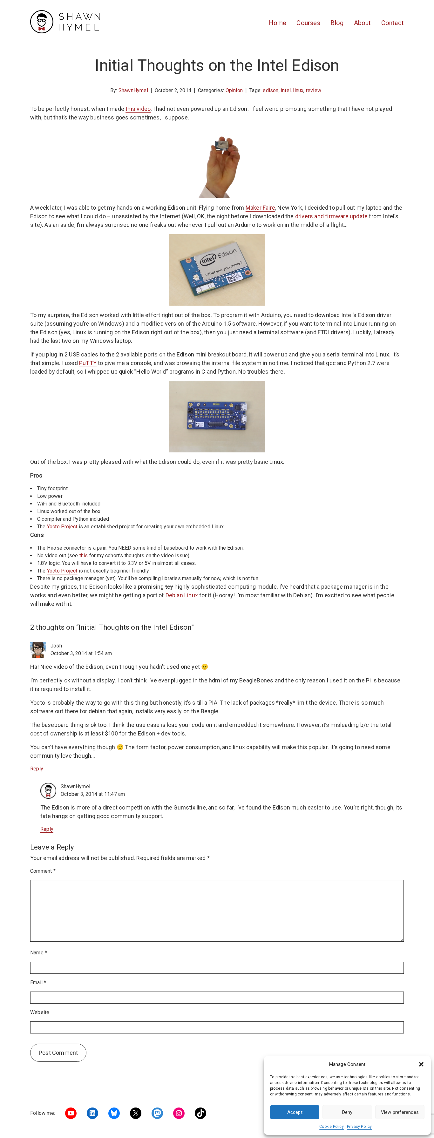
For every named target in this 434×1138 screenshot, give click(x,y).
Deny (347, 1112)
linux (298, 90)
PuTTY (88, 363)
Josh (56, 646)
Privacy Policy (359, 1126)
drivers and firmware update (331, 216)
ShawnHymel (133, 90)
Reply (36, 769)
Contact (392, 23)
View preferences (400, 1112)
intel (286, 90)
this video (138, 108)
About (362, 23)
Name (38, 953)
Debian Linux (182, 595)
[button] (421, 1064)
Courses (308, 23)
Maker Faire (260, 207)
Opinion (234, 90)
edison (270, 90)
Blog (337, 23)
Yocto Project (62, 527)
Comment (43, 871)
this (83, 555)
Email (38, 982)
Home (278, 23)
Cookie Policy (331, 1126)
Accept (294, 1112)
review (313, 90)
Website (39, 1012)
